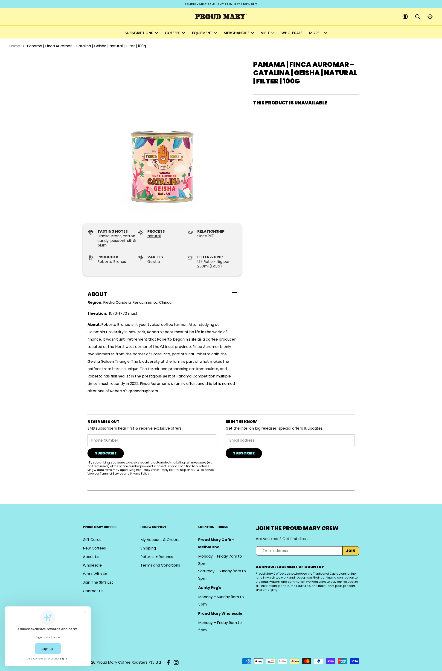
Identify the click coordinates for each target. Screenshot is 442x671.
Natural (154, 236)
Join (350, 550)
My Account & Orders (159, 539)
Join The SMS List (98, 582)
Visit (265, 33)
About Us (91, 556)
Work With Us (95, 573)
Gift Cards (92, 539)
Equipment (202, 33)
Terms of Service (111, 473)
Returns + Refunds (156, 556)
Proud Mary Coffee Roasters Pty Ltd (128, 662)
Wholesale (291, 33)
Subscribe (105, 453)
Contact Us (93, 591)
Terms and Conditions (160, 565)
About (97, 294)
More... (315, 33)
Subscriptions (139, 33)
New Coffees (94, 548)
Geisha (153, 261)
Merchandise (236, 33)
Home (14, 46)
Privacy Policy (139, 473)
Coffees (172, 33)
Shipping (148, 548)
